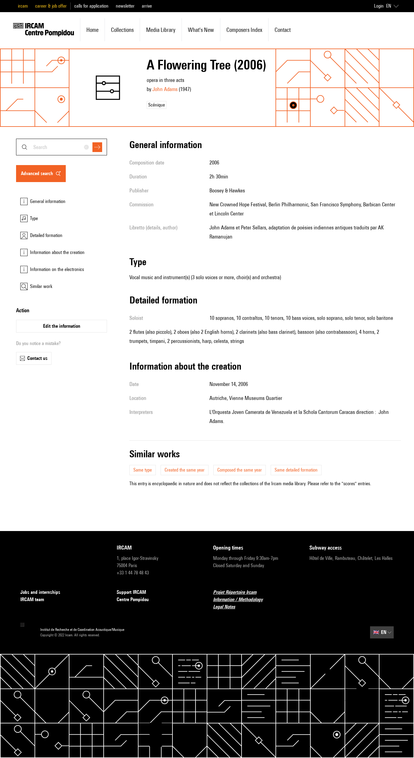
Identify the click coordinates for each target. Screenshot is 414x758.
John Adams (165, 89)
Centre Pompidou (133, 599)
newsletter (125, 6)
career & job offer (51, 6)
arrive (147, 6)
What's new (201, 29)
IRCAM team (32, 599)
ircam (23, 6)
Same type (142, 470)
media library (160, 29)
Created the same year (185, 470)
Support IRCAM (131, 592)
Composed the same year (239, 470)
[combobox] (61, 147)
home (92, 29)
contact (283, 29)
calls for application (91, 6)
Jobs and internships (40, 592)
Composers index (244, 29)
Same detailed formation (296, 470)
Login (379, 6)
